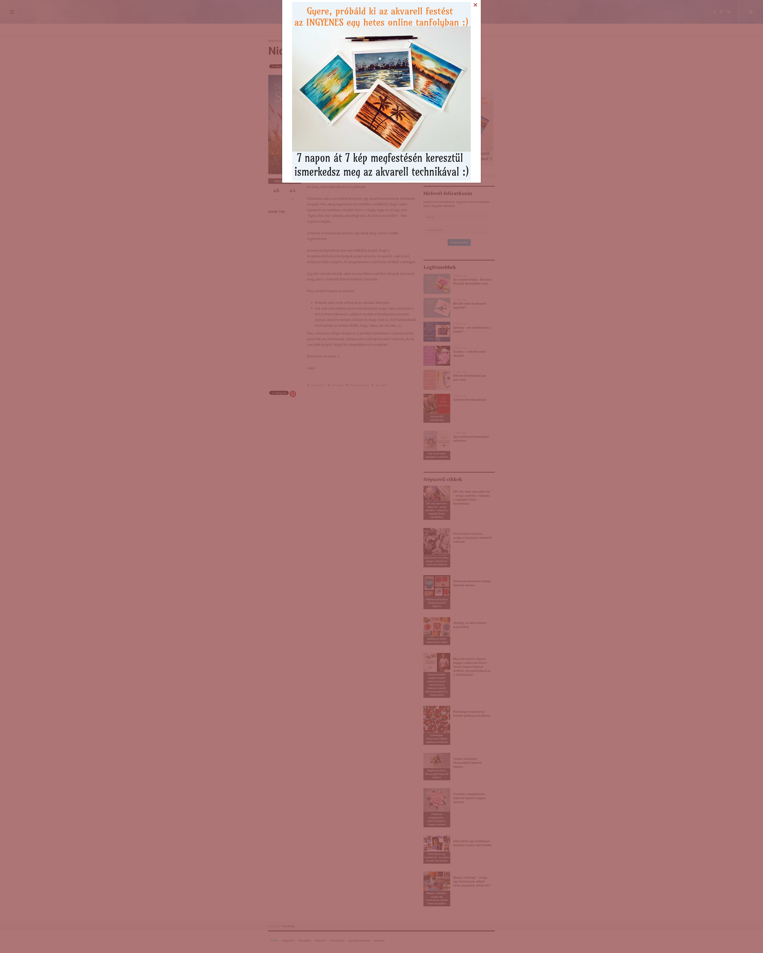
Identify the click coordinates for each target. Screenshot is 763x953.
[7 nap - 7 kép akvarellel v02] (381, 91)
